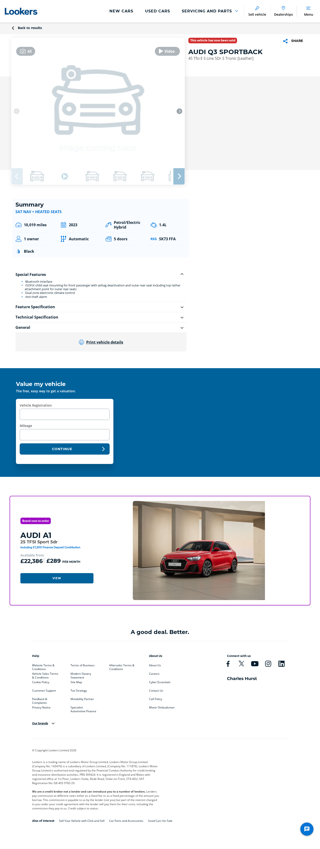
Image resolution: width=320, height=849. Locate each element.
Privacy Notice (41, 707)
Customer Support (44, 691)
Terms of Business (83, 665)
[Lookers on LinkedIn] (281, 664)
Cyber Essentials (160, 682)
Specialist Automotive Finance (83, 708)
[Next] (179, 111)
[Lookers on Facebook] (228, 664)
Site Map (76, 682)
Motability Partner (82, 699)
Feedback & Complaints (39, 700)
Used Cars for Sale (160, 821)
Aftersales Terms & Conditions (121, 666)
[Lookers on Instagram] (268, 664)
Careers (154, 674)
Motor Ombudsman (162, 707)
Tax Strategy (79, 691)
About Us (155, 665)
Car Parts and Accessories (126, 821)
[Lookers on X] (241, 664)
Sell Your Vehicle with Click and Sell (81, 821)
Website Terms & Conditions (43, 666)
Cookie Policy (40, 682)
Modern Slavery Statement (81, 675)
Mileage (26, 425)
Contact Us (156, 691)
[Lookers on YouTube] (255, 664)
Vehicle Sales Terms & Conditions (45, 675)
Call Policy (155, 699)
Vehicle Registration (36, 405)
